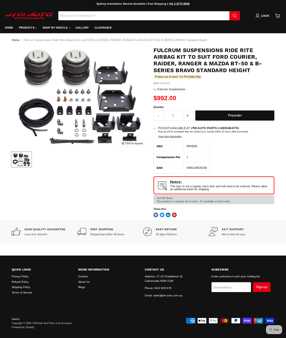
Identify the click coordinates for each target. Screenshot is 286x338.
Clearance (103, 27)
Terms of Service (22, 292)
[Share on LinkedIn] (168, 215)
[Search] (234, 15)
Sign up (261, 287)
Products (27, 27)
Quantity (159, 107)
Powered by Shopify (23, 327)
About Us (83, 281)
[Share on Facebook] (156, 215)
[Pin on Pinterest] (174, 215)
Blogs (81, 287)
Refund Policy (20, 281)
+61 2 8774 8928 (179, 3)
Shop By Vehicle (55, 27)
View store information (170, 136)
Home (9, 27)
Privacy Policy (20, 276)
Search (16, 319)
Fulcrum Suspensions (171, 89)
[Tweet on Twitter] (162, 215)
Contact (83, 276)
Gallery (82, 27)
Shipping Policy (21, 287)
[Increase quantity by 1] (188, 115)
